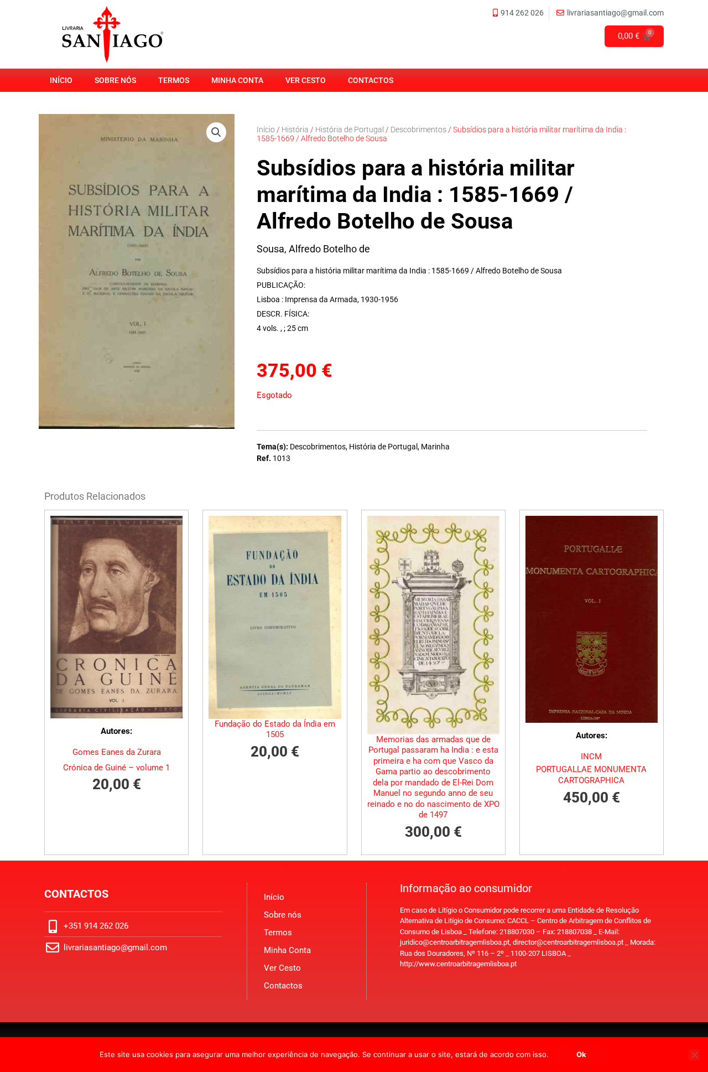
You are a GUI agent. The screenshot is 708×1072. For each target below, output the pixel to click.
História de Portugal (349, 129)
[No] (694, 1054)
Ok (581, 1054)
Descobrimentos (418, 129)
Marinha (435, 446)
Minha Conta (237, 80)
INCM (591, 757)
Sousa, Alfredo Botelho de (313, 249)
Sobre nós (115, 80)
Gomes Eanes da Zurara (116, 752)
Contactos (370, 80)
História (295, 129)
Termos (173, 80)
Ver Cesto (305, 80)
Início (61, 80)
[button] (216, 132)
